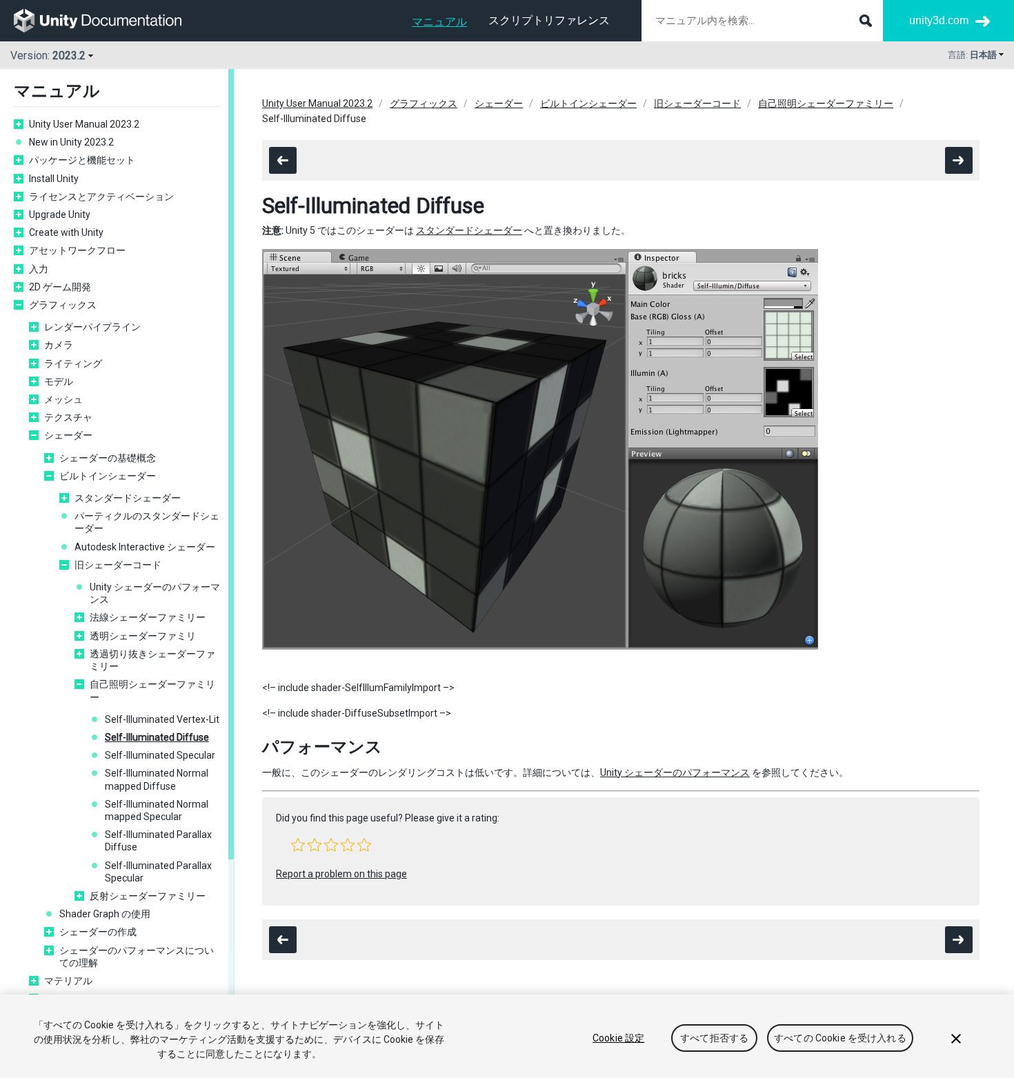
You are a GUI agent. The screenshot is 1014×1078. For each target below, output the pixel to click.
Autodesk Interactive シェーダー (144, 546)
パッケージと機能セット (82, 160)
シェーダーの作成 (98, 931)
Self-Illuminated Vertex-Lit (162, 719)
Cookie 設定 (618, 1038)
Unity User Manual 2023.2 (84, 124)
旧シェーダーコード (117, 564)
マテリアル (68, 980)
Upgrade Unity (59, 214)
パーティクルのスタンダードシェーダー (146, 522)
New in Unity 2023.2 (71, 142)
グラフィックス (63, 304)
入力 (38, 269)
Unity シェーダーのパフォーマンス (155, 593)
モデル (58, 381)
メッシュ (63, 399)
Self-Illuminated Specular (160, 755)
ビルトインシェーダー (107, 475)
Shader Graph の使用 (104, 913)
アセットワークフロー (77, 250)
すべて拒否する (714, 1038)
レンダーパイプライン (92, 326)
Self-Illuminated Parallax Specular (158, 872)
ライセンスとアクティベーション (106, 196)
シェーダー (68, 435)
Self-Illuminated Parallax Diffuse (158, 840)
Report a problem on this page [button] (341, 873)
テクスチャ (68, 417)
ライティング (73, 363)
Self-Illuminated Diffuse (157, 737)
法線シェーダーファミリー (148, 617)
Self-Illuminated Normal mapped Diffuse (156, 779)
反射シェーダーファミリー (148, 895)
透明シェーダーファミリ (143, 635)
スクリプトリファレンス (549, 20)
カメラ (58, 344)
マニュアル (439, 22)
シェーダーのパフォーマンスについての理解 (136, 956)
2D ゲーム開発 (60, 286)
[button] (298, 845)
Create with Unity (66, 232)
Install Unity (54, 178)
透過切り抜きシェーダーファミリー (152, 660)
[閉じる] (956, 1039)
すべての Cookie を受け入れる (840, 1038)
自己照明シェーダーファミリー (152, 690)
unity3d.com (938, 20)
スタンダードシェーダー (127, 497)
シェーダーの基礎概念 (107, 457)
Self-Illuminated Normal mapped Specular (156, 810)
